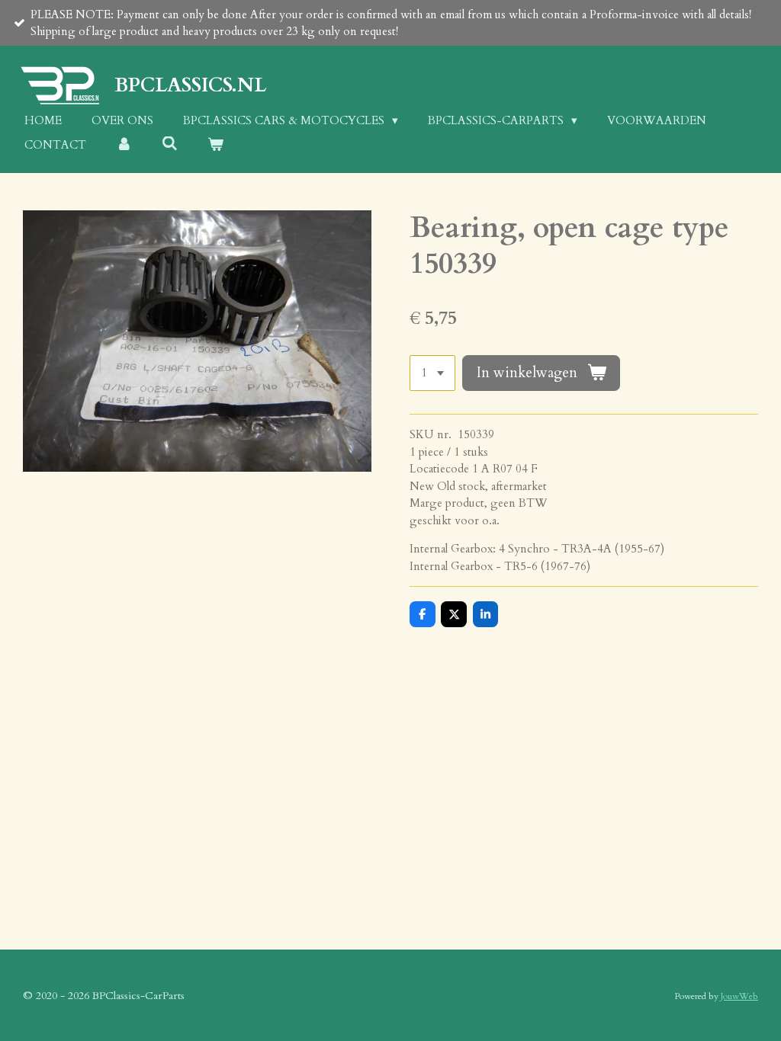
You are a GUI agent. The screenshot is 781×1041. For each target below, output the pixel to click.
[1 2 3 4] (432, 373)
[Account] (124, 145)
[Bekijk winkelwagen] (215, 145)
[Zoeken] (170, 144)
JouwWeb (739, 996)
